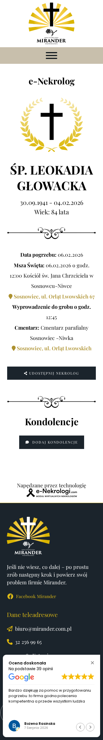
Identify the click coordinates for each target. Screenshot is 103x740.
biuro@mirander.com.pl (43, 628)
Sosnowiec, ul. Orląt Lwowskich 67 (54, 296)
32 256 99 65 (28, 641)
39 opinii (45, 669)
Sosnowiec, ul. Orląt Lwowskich (54, 348)
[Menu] (51, 55)
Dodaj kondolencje (54, 442)
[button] (92, 662)
